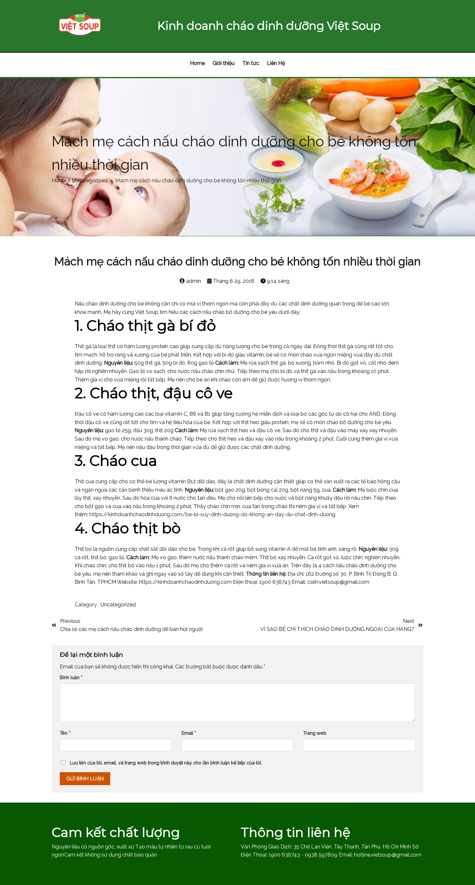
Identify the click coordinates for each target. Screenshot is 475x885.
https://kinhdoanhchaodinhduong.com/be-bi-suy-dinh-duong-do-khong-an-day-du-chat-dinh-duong (212, 514)
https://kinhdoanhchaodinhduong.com (185, 582)
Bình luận (71, 677)
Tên (65, 733)
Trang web (314, 733)
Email (189, 733)
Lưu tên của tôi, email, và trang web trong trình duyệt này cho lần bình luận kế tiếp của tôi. (166, 762)
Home (59, 180)
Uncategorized (89, 180)
